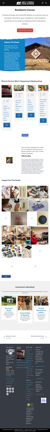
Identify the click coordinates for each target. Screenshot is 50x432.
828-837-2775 (9, 383)
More (6, 276)
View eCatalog (20, 365)
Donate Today (39, 366)
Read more (7, 125)
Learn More (39, 378)
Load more (25, 135)
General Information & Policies (41, 310)
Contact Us (29, 373)
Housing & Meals (8, 309)
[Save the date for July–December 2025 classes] (19, 88)
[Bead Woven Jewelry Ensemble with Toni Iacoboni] (31, 88)
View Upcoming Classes (25, 30)
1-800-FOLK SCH (10, 378)
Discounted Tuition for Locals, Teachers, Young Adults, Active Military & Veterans (43, 108)
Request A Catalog (21, 362)
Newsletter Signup (21, 367)
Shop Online (39, 394)
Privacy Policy (29, 382)
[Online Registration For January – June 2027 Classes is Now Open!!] (7, 91)
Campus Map (29, 371)
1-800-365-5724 (10, 381)
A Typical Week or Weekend (25, 314)
